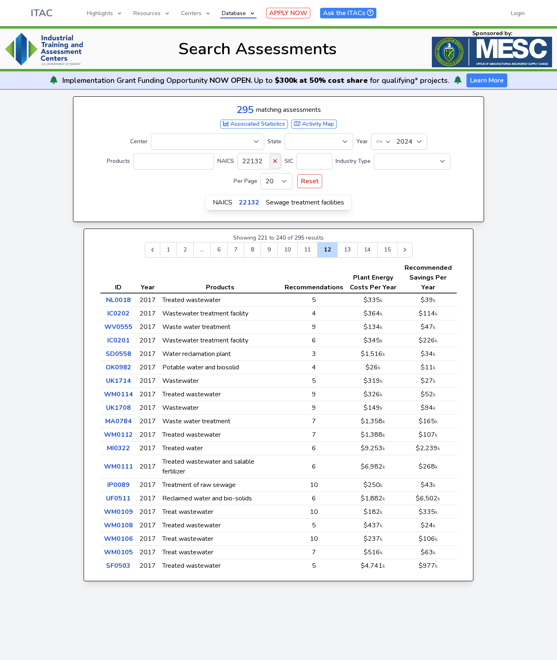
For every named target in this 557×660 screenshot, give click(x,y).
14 (367, 249)
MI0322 (118, 448)
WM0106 (118, 538)
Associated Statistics (257, 124)
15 (387, 249)
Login (518, 13)
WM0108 (118, 525)
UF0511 (118, 498)
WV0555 (118, 326)
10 (287, 249)
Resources (147, 13)
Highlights (100, 13)
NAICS (225, 161)
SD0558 (118, 353)
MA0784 (118, 421)
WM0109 (118, 511)
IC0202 (118, 313)
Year (362, 141)
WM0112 (118, 434)
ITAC (42, 13)
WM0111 (118, 466)
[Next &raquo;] (405, 250)
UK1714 (118, 380)
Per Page (245, 181)
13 (347, 249)
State (274, 141)
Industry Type (353, 161)
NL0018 (118, 300)
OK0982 (118, 367)
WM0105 (118, 552)
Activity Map (317, 124)
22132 (249, 202)
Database (234, 13)
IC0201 (118, 340)
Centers (191, 13)
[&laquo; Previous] (152, 250)
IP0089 (118, 484)
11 (307, 249)
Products (118, 161)
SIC (289, 161)
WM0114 (118, 394)
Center (139, 141)
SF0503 (118, 565)
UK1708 (118, 407)
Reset (309, 181)
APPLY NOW (288, 13)
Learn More (487, 80)
